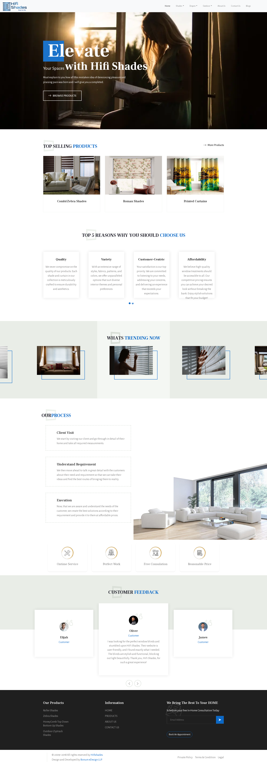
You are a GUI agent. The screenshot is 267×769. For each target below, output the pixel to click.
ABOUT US (110, 721)
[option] (88, 477)
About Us (221, 6)
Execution (64, 500)
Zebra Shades (50, 716)
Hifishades (97, 755)
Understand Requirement (76, 464)
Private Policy (185, 757)
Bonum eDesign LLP (91, 759)
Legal (221, 757)
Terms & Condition (205, 757)
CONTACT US (112, 727)
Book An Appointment (179, 734)
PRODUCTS (111, 716)
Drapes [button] (193, 6)
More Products (215, 145)
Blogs (248, 6)
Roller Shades (50, 710)
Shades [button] (179, 6)
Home (168, 6)
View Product (71, 203)
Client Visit (65, 433)
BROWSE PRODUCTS (64, 95)
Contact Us (235, 6)
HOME (108, 710)
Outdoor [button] (206, 6)
